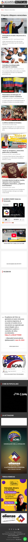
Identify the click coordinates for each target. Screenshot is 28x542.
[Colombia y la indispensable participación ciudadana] (14, 55)
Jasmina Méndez (16, 154)
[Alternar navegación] (3, 6)
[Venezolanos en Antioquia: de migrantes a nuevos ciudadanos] (14, 85)
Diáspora (5, 32)
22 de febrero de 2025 (7, 39)
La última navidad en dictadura (11, 123)
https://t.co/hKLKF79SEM (13, 335)
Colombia (5, 61)
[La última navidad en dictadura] (14, 113)
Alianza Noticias (18, 532)
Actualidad (6, 119)
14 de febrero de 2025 (7, 98)
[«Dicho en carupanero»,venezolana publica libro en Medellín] (14, 141)
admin (13, 187)
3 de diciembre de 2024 (7, 124)
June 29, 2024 (19, 340)
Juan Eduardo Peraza (19, 39)
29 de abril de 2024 (6, 187)
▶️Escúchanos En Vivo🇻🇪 (8, 222)
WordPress (18, 539)
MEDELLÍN (11, 91)
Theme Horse (16, 537)
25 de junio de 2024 (6, 154)
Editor (15, 124)
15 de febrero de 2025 (7, 68)
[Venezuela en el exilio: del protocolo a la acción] (14, 26)
